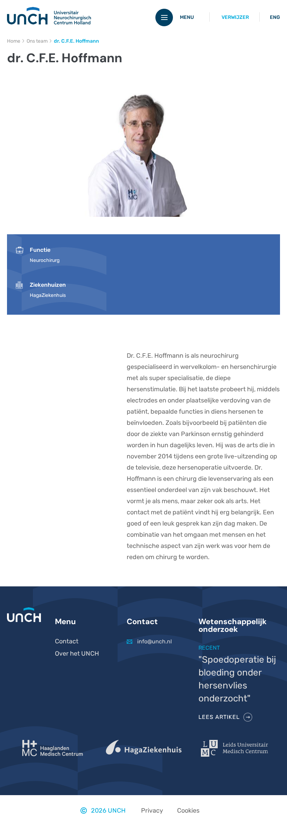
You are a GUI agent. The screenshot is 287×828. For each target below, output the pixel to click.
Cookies (188, 810)
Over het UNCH (77, 653)
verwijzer (235, 17)
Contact (66, 641)
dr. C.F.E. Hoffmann (76, 41)
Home (13, 41)
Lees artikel (219, 717)
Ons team (37, 41)
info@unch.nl (154, 641)
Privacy (152, 810)
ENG (275, 17)
